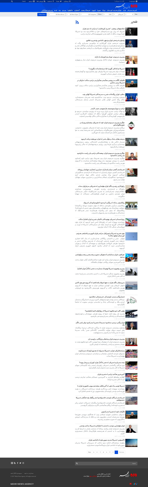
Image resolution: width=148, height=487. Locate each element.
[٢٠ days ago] (131, 236)
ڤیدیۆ (55, 10)
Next (89, 452)
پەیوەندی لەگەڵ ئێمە (16, 473)
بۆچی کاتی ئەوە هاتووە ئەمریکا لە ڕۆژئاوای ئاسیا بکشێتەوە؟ (105, 311)
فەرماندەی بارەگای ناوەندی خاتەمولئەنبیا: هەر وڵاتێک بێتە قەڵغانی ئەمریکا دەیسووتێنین (100, 399)
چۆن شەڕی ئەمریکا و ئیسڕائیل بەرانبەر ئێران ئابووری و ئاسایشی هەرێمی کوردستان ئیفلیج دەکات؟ (100, 234)
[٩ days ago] (131, 126)
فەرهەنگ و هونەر (85, 10)
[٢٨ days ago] (131, 365)
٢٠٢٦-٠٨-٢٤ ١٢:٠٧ (118, 104)
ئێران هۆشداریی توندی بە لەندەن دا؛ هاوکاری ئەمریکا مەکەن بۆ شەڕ (102, 426)
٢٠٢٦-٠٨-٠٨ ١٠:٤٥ (118, 318)
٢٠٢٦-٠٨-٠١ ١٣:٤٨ (118, 394)
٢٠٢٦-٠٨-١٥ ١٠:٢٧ (118, 182)
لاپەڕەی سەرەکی (132, 10)
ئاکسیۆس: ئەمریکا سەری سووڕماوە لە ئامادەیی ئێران (107, 440)
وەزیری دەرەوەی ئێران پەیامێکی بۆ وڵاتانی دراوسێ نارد (106, 339)
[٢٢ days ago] (131, 300)
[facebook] (17, 463)
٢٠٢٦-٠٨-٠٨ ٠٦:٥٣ (118, 347)
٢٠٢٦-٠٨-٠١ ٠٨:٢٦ (118, 447)
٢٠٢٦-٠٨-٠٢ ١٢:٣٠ (118, 382)
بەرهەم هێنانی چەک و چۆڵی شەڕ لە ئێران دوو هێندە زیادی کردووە (103, 139)
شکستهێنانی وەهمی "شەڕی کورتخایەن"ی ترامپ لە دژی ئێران (104, 28)
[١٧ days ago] (131, 189)
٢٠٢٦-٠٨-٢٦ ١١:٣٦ (118, 53)
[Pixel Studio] (129, 484)
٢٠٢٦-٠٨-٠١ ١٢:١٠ (118, 408)
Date (136, 14)
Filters (99, 14)
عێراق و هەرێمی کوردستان (114, 10)
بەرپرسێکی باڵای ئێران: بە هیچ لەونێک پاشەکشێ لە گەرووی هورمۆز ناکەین (100, 282)
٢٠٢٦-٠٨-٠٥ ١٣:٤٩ (118, 358)
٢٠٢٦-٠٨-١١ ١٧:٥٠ (118, 250)
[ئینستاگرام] (23, 463)
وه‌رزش (64, 10)
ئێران (124, 10)
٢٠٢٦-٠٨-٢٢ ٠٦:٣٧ (118, 149)
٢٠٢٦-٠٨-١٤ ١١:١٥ (118, 199)
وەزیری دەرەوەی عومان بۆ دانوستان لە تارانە (110, 57)
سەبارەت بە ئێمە (28, 473)
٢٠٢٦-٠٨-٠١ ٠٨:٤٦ (118, 436)
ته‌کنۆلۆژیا (70, 10)
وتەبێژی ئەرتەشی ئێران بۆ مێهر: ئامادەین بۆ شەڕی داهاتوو (105, 40)
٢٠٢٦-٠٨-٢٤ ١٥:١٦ (118, 90)
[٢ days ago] (131, 32)
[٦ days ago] (131, 60)
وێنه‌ (59, 10)
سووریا (99, 10)
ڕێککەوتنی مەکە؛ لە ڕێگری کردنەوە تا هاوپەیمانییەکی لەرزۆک (104, 203)
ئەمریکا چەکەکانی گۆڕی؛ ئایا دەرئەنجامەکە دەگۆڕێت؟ (107, 69)
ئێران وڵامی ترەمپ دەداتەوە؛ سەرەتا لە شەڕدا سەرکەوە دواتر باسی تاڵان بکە (100, 324)
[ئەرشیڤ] (12, 463)
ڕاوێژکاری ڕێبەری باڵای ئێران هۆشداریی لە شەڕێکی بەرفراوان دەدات (101, 186)
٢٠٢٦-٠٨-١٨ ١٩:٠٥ (118, 165)
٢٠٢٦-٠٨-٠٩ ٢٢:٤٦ (118, 307)
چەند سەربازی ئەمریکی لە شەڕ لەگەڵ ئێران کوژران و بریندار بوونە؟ (102, 362)
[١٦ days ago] (131, 173)
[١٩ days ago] (131, 222)
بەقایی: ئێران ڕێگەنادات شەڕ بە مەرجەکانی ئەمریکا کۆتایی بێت (104, 94)
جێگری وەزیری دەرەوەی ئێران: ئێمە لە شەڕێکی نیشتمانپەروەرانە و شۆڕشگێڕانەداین (102, 124)
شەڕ (134, 21)
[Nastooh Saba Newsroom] (134, 484)
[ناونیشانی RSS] (14, 463)
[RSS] (77, 22)
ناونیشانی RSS (40, 1)
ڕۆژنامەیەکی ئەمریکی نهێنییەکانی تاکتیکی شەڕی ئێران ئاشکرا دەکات (102, 219)
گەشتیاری (77, 10)
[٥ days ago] (131, 43)
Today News (42, 14)
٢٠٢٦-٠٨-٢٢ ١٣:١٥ (118, 135)
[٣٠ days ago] (131, 389)
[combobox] (129, 14)
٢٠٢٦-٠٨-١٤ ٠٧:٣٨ (118, 215)
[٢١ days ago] (131, 272)
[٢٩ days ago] (131, 377)
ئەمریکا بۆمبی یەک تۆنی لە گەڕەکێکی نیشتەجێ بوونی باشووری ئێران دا (101, 386)
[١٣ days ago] (131, 156)
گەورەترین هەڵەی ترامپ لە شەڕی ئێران (111, 374)
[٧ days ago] (131, 83)
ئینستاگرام (66, 1)
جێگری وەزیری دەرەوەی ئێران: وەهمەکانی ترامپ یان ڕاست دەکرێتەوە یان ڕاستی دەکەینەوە (101, 154)
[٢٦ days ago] (131, 354)
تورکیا (104, 10)
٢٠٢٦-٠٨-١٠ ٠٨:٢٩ (118, 293)
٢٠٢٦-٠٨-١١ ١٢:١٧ (118, 264)
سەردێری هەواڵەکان (47, 10)
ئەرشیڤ (31, 1)
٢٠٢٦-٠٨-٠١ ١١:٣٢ (118, 422)
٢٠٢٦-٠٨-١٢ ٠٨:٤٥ (118, 229)
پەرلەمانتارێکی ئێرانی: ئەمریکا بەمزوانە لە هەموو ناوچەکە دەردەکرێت (101, 351)
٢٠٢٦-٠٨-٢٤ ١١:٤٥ (118, 118)
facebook (50, 1)
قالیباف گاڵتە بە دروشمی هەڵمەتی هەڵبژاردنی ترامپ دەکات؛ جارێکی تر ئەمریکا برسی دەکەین (101, 81)
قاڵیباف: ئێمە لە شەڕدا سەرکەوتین (113, 412)
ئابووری (94, 10)
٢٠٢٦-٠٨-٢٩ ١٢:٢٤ (118, 36)
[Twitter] (20, 463)
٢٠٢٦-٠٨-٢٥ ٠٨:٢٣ (118, 76)
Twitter (58, 1)
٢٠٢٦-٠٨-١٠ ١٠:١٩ (118, 278)
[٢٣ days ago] (131, 314)
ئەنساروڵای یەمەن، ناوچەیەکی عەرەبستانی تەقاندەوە (107, 297)
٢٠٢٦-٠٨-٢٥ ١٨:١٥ (118, 65)
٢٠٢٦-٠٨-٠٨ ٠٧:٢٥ (118, 335)
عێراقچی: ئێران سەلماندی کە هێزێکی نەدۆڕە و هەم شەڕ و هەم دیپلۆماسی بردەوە (100, 256)
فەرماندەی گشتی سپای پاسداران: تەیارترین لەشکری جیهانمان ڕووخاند (101, 169)
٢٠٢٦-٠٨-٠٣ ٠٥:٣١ (118, 370)
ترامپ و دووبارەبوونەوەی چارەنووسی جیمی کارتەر (108, 108)
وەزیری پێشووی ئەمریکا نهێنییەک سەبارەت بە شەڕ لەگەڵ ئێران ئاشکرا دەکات (101, 270)
